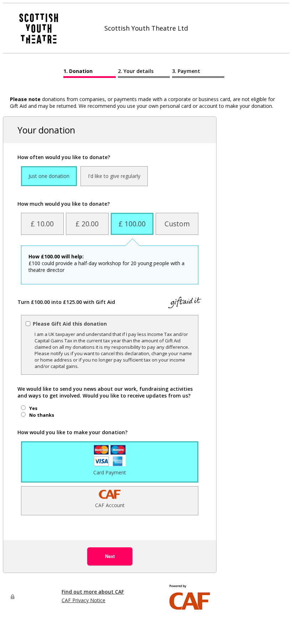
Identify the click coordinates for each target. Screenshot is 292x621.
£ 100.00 (132, 223)
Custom (177, 223)
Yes (33, 408)
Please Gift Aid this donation (70, 323)
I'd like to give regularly (114, 176)
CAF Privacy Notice (83, 600)
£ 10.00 (42, 223)
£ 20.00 (87, 223)
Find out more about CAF (93, 591)
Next (110, 556)
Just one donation (48, 176)
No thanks (41, 415)
